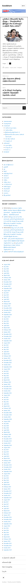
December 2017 (8, 491)
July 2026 (6, 266)
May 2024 (6, 323)
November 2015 (8, 545)
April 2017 (6, 508)
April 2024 (6, 325)
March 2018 (7, 484)
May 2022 (6, 375)
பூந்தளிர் (6, 167)
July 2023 (6, 345)
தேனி (5, 171)
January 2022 (7, 384)
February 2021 (7, 408)
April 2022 (6, 378)
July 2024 (6, 319)
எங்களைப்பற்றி (6, 562)
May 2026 (6, 271)
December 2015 (8, 543)
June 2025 (6, 295)
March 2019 (7, 458)
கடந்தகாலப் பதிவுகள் (8, 558)
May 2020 (6, 428)
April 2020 (6, 430)
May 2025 (6, 297)
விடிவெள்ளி (7, 188)
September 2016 (8, 524)
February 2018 (7, 486)
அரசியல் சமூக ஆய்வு (10, 128)
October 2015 (7, 548)
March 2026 (7, 275)
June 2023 (6, 347)
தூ (4, 169)
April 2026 (6, 273)
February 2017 (7, 513)
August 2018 (7, 473)
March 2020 (7, 432)
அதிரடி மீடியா (7, 182)
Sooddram (7, 6)
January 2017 (7, 515)
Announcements (8, 121)
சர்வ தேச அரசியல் (10, 139)
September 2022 (8, 367)
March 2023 (7, 354)
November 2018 (8, 467)
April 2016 (6, 534)
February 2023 (7, 356)
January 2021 (7, 410)
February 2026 (7, 277)
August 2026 (7, 264)
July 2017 (6, 502)
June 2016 (6, 530)
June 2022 (6, 373)
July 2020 (6, 423)
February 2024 (7, 330)
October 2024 (7, 312)
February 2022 (7, 382)
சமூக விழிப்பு (8, 145)
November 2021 (8, 388)
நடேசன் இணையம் (8, 164)
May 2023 (6, 349)
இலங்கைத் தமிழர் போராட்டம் (12, 132)
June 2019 (6, 452)
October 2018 (7, 469)
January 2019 (7, 463)
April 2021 (6, 404)
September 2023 (8, 340)
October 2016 (7, 521)
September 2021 (8, 393)
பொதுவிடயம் (8, 141)
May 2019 (6, 454)
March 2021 (7, 406)
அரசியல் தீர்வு (8, 130)
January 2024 (7, 332)
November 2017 (8, 493)
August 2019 (7, 447)
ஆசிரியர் (7, 67)
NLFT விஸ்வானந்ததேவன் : (17, 251)
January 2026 (7, 279)
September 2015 (8, 550)
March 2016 (7, 537)
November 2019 (8, 441)
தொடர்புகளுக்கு (7, 567)
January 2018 (7, 489)
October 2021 (7, 391)
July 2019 (6, 449)
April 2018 (6, 482)
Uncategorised (7, 123)
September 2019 (8, 445)
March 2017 (7, 510)
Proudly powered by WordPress (14, 582)
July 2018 (6, 476)
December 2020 (8, 412)
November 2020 (8, 415)
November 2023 (8, 336)
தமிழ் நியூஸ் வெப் (8, 173)
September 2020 (8, 419)
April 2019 (6, 456)
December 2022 (8, 360)
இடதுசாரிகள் (7, 195)
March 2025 (7, 301)
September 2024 (8, 314)
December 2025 (8, 282)
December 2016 (8, 517)
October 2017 (7, 495)
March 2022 (7, 380)
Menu (23, 5)
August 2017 (7, 500)
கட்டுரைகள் (7, 125)
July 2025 (6, 293)
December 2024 (8, 308)
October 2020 (7, 417)
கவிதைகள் (7, 143)
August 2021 (7, 395)
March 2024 (7, 327)
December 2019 (8, 439)
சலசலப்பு (6, 193)
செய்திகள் (20, 67)
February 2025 (7, 303)
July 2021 (6, 397)
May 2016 (6, 532)
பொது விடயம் (8, 147)
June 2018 (6, 478)
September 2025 (8, 288)
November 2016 (8, 519)
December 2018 (8, 465)
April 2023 (6, 351)
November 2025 (8, 284)
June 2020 (6, 425)
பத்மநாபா (6, 175)
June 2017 (6, 504)
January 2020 (7, 436)
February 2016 (7, 539)
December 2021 (8, 386)
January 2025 (7, 306)
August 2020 (7, 421)
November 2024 (8, 310)
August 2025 (7, 290)
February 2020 (7, 434)
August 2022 (7, 369)
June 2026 (6, 269)
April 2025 (6, 299)
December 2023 (8, 334)
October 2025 (7, 286)
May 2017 (6, 506)
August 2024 (7, 317)
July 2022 (6, 371)
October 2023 (7, 338)
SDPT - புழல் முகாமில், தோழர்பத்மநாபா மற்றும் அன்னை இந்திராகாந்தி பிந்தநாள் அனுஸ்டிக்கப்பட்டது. (14, 241)
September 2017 (8, 497)
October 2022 (7, 364)
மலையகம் (6, 178)
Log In (4, 571)
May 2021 (6, 402)
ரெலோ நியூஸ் (7, 186)
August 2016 (7, 526)
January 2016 (7, 541)
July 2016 (6, 528)
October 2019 (7, 443)
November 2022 (8, 362)
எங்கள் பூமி (7, 191)
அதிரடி (5, 180)
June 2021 (6, 399)
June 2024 (6, 321)
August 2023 (7, 343)
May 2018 (6, 480)
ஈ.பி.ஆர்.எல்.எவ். (8, 184)
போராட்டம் (7, 149)
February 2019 (7, 460)
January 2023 (7, 358)
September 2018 (8, 471)
